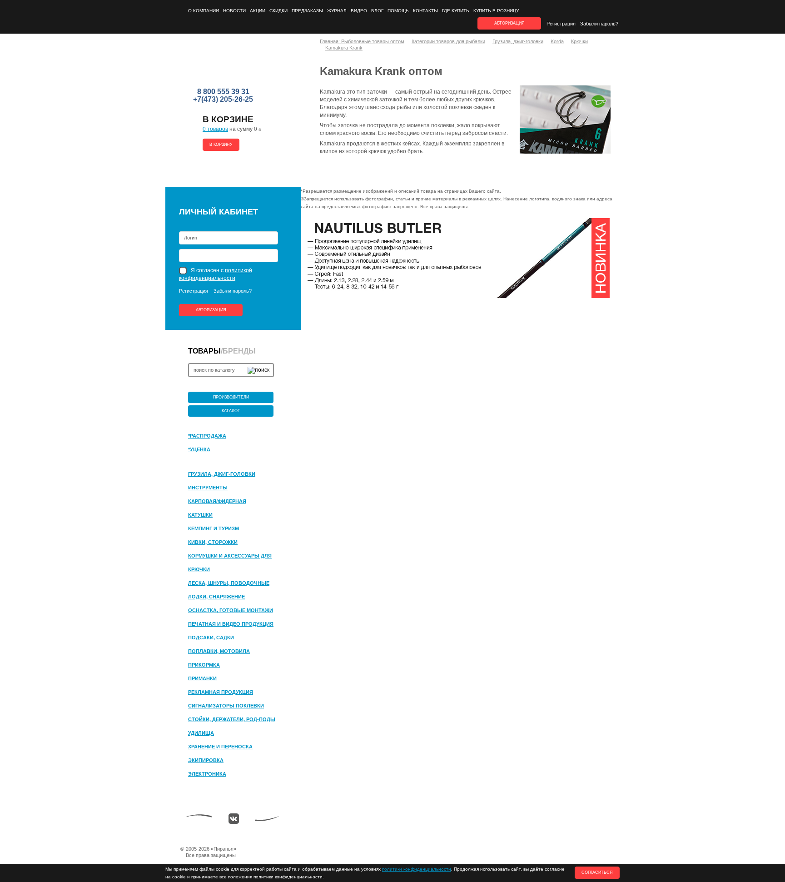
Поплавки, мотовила (219, 651)
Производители (231, 397)
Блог (377, 10)
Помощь (398, 10)
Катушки (200, 515)
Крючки (199, 569)
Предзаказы (307, 10)
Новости (234, 10)
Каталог (231, 411)
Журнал (337, 10)
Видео (359, 10)
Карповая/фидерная (217, 501)
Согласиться (597, 872)
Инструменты (208, 487)
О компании (203, 10)
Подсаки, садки (211, 637)
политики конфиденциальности (416, 869)
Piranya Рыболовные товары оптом (223, 64)
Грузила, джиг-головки (221, 474)
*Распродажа (207, 436)
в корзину (221, 144)
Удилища (201, 733)
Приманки (202, 678)
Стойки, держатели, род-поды (231, 719)
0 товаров (215, 129)
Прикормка (204, 665)
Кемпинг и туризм (213, 528)
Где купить (455, 10)
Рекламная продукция (220, 692)
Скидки (278, 10)
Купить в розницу (496, 10)
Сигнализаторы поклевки (226, 705)
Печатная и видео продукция (230, 624)
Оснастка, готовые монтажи (230, 610)
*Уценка (199, 449)
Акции (257, 10)
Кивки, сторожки (213, 542)
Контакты (425, 10)
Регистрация (561, 23)
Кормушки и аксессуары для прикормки (230, 556)
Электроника (207, 774)
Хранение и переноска (220, 746)
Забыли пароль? (599, 23)
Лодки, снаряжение (216, 596)
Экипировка (206, 760)
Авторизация (211, 310)
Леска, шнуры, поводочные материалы (228, 583)
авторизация (509, 23)
